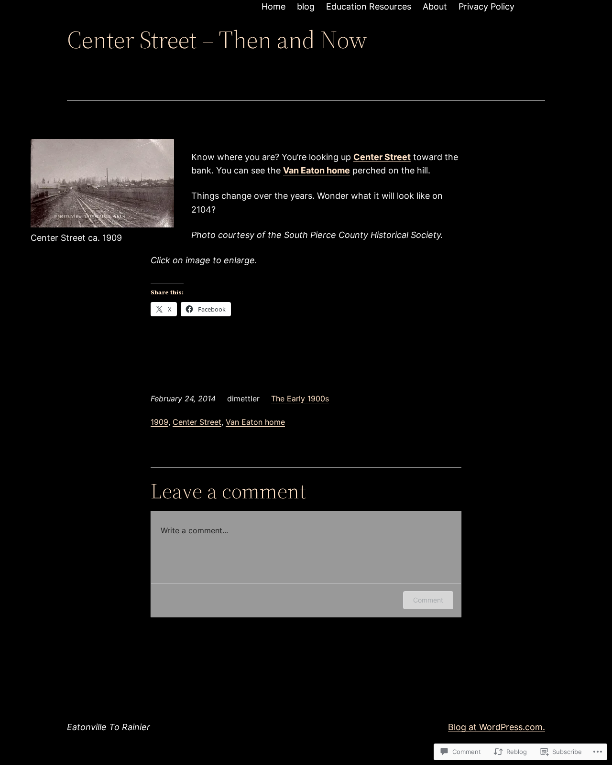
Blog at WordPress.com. (496, 727)
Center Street (197, 422)
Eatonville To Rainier (108, 727)
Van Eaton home (255, 422)
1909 (159, 422)
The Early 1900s (300, 398)
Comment (428, 600)
